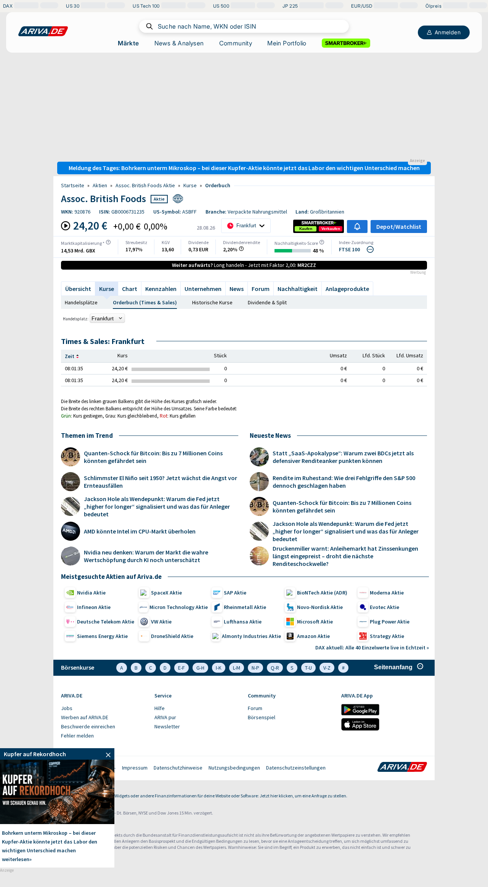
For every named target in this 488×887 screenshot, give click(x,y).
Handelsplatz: (75, 318)
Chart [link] (129, 288)
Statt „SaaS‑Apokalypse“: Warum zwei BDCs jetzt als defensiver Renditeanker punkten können (343, 456)
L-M (236, 667)
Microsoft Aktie (315, 621)
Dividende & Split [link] (267, 302)
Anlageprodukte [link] (347, 288)
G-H (200, 667)
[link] (306, 228)
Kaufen (305, 229)
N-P (255, 667)
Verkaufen (330, 229)
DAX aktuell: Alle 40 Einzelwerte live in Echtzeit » (372, 647)
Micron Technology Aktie (178, 607)
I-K (219, 667)
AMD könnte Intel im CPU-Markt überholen (140, 531)
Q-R (275, 667)
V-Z (327, 667)
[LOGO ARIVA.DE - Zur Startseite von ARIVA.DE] (43, 31)
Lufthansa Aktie (243, 621)
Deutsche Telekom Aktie (105, 621)
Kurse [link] (190, 185)
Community (235, 43)
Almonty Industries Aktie (251, 636)
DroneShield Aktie (172, 636)
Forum (261, 288)
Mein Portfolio (287, 43)
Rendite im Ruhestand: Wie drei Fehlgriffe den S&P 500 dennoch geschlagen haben (344, 481)
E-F (181, 667)
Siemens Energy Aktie (102, 636)
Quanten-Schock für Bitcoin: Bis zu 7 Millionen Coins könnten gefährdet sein (153, 456)
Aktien (100, 185)
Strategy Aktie (387, 636)
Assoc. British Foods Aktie (145, 185)
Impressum (135, 767)
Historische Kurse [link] (212, 302)
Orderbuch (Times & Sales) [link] (145, 302)
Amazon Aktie (313, 636)
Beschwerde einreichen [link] (88, 726)
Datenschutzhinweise (178, 767)
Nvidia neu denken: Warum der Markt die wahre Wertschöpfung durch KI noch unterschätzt (146, 556)
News (237, 288)
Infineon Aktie (94, 607)
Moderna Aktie (387, 592)
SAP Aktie (235, 592)
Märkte (128, 43)
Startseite (72, 185)
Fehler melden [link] (77, 735)
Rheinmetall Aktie (245, 607)
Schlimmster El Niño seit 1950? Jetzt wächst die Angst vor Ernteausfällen (160, 481)
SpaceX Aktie (166, 592)
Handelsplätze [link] (81, 302)
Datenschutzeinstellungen (296, 767)
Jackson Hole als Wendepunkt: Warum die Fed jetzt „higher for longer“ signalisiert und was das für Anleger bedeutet (157, 506)
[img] (108, 242)
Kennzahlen (161, 288)
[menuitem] (104, 708)
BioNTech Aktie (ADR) (322, 592)
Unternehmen (203, 288)
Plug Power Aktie (389, 621)
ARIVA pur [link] (165, 717)
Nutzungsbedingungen (234, 767)
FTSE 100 (349, 249)
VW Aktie (161, 621)
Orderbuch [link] (217, 185)
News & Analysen (179, 43)
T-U (308, 667)
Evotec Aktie (384, 607)
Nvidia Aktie (91, 592)
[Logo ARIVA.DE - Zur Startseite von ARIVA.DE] (402, 767)
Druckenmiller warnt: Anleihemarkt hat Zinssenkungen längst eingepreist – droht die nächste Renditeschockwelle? (345, 556)
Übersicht (78, 288)
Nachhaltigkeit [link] (298, 288)
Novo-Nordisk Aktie (320, 607)
